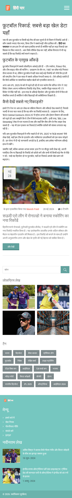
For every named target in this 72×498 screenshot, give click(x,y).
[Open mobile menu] (66, 8)
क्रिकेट (19, 353)
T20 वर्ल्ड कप (41, 368)
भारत (7, 353)
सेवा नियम (9, 422)
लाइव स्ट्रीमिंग (48, 360)
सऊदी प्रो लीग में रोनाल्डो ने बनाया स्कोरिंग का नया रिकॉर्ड (36, 218)
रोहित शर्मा (32, 360)
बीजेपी (39, 376)
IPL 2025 (28, 384)
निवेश (19, 360)
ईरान (49, 376)
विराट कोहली (25, 376)
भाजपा (55, 368)
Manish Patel (33, 209)
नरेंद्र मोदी (9, 376)
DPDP (8, 435)
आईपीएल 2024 (59, 384)
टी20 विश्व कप (10, 368)
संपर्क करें (9, 430)
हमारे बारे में (10, 417)
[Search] (65, 269)
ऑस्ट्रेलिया (42, 384)
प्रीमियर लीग (48, 353)
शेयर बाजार (32, 353)
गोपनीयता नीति (11, 426)
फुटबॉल (8, 360)
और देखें (11, 246)
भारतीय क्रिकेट (11, 384)
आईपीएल (26, 368)
